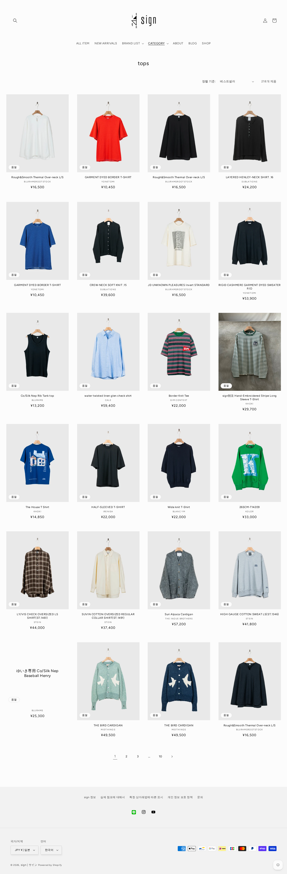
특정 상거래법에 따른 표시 (146, 797)
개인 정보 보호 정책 (180, 797)
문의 (200, 797)
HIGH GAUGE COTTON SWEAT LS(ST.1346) (249, 614)
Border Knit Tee (179, 396)
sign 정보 (90, 797)
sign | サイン (29, 864)
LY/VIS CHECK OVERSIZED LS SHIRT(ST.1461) (37, 616)
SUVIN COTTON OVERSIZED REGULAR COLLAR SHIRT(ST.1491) (108, 616)
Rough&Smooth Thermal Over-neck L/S (37, 177)
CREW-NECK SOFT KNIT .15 (108, 284)
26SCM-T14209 (250, 506)
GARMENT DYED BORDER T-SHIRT (108, 177)
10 (160, 756)
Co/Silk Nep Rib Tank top (37, 396)
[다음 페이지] (171, 756)
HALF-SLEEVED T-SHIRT (108, 506)
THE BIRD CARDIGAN (108, 725)
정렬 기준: (209, 81)
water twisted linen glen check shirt (108, 396)
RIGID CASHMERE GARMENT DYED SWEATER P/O (250, 286)
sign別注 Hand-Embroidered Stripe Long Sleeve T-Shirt (249, 397)
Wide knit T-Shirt (179, 506)
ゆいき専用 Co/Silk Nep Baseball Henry (37, 673)
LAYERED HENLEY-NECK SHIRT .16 (249, 177)
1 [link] (115, 756)
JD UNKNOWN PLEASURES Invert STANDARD (179, 284)
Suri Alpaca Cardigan (179, 614)
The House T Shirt (37, 506)
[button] (15, 20)
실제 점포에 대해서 (112, 797)
